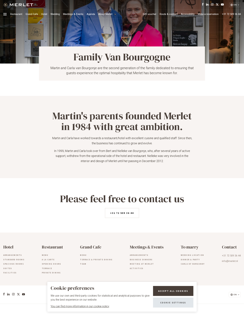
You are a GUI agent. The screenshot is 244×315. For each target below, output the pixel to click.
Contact (229, 247)
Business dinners (141, 259)
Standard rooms (14, 259)
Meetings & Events (73, 14)
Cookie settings (173, 302)
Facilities (10, 273)
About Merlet (105, 14)
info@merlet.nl (230, 261)
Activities (136, 268)
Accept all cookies (173, 290)
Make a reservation (208, 14)
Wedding (55, 14)
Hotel (44, 14)
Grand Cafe (32, 14)
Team (83, 264)
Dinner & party (190, 259)
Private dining (51, 273)
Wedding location (192, 255)
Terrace (47, 268)
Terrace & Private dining (96, 259)
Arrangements (12, 255)
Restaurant (16, 14)
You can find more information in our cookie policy (80, 306)
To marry (190, 247)
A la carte (48, 259)
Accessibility (188, 14)
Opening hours (51, 264)
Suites (7, 268)
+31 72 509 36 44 (231, 14)
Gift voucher (149, 14)
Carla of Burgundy (193, 264)
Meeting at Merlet (142, 264)
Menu (45, 255)
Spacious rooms (13, 264)
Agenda (91, 14)
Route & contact (169, 14)
